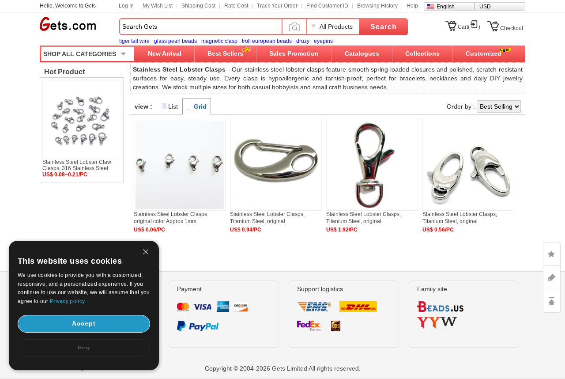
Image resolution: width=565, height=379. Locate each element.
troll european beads (267, 41)
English (446, 7)
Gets (68, 24)
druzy (302, 41)
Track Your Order (277, 6)
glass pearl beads (175, 41)
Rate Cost (236, 6)
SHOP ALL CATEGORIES (79, 53)
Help (412, 6)
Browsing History (377, 6)
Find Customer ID (327, 6)
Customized (483, 53)
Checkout (511, 28)
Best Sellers (225, 53)
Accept (84, 323)
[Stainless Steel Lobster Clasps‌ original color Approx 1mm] (180, 209)
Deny (84, 347)
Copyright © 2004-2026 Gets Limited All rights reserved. (283, 368)
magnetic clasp (219, 41)
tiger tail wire (134, 41)
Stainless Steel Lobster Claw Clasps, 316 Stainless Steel (76, 165)
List (173, 106)
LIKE (551, 254)
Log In (126, 6)
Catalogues (362, 53)
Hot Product (64, 72)
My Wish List (158, 6)
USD (485, 7)
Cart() (469, 27)
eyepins (323, 41)
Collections (422, 53)
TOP (551, 300)
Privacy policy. (68, 301)
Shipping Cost (198, 6)
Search (383, 26)
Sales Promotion (294, 53)
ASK (551, 277)
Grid (200, 106)
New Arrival (164, 53)
